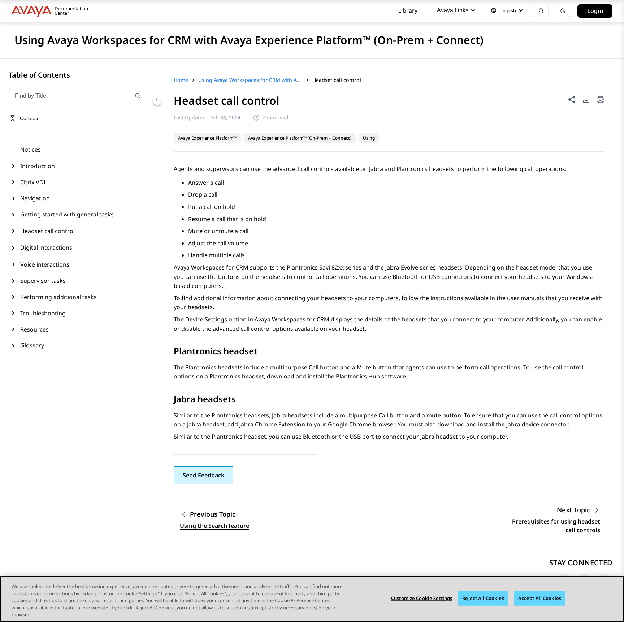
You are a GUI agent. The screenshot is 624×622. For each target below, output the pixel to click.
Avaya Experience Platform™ (207, 138)
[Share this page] (571, 99)
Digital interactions (46, 247)
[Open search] (541, 11)
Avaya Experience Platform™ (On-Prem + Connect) (299, 138)
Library (407, 10)
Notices (30, 149)
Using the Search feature (214, 526)
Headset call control (47, 231)
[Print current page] (600, 100)
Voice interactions (44, 264)
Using (369, 138)
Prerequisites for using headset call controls (556, 525)
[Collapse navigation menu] (157, 100)
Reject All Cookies (483, 598)
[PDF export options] (586, 99)
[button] (203, 475)
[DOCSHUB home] (52, 11)
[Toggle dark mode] (563, 11)
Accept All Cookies (539, 598)
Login (595, 11)
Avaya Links (452, 10)
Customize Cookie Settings (421, 598)
